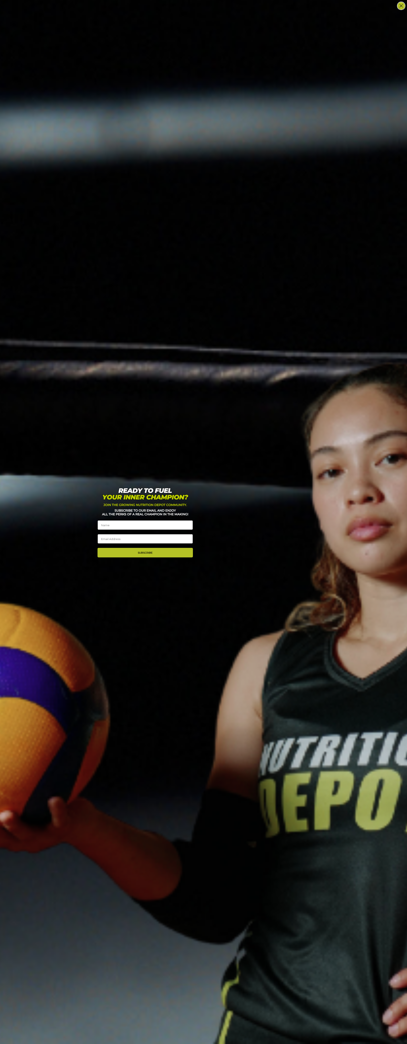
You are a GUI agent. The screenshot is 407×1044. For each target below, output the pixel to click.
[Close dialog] (401, 6)
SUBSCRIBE (145, 552)
